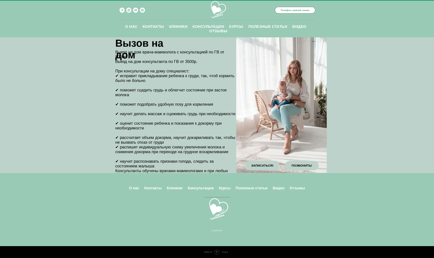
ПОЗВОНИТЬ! (302, 165)
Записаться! (262, 165)
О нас (131, 26)
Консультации (208, 26)
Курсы (236, 26)
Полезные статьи (267, 26)
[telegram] (122, 10)
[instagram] (142, 10)
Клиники (178, 26)
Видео (299, 26)
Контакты (153, 26)
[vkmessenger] (128, 10)
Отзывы (218, 31)
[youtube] (135, 10)
